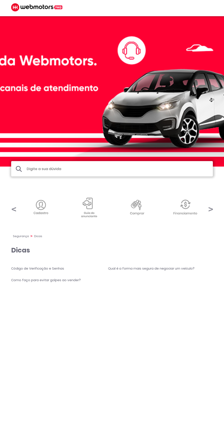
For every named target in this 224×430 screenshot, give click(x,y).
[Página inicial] (36, 10)
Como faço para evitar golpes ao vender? (46, 280)
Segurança (21, 236)
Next (210, 207)
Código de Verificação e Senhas (37, 268)
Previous (13, 207)
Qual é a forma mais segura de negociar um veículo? (151, 268)
